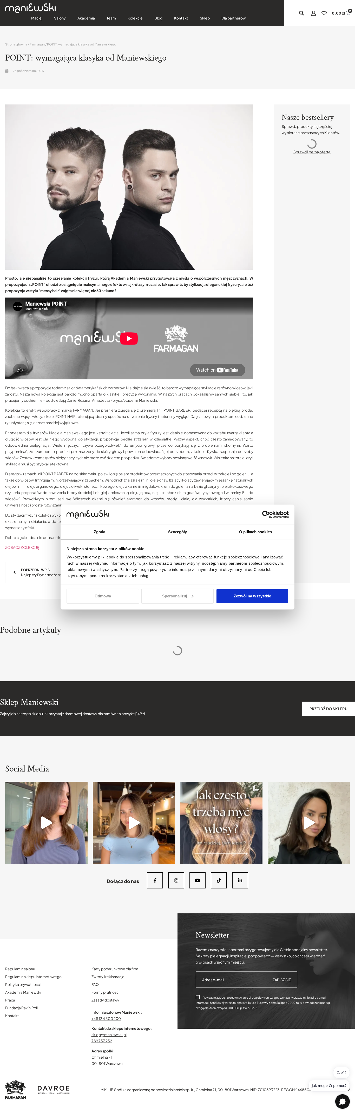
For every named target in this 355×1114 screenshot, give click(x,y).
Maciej (36, 18)
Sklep (205, 18)
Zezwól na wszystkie (252, 596)
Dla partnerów (233, 18)
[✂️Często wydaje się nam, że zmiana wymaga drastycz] (309, 823)
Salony (60, 18)
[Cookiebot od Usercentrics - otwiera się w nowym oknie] (266, 514)
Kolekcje (135, 18)
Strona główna (16, 44)
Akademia (86, 18)
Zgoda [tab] (100, 531)
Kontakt (181, 18)
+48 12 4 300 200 (106, 1018)
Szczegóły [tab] (177, 531)
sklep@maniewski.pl (109, 1034)
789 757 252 (101, 1040)
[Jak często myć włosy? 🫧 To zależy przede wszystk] (221, 823)
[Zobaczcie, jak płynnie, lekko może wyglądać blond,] (134, 823)
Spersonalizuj (174, 596)
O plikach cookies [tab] (255, 531)
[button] (301, 13)
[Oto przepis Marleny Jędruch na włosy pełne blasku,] (46, 823)
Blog (158, 18)
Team (111, 18)
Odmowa (103, 596)
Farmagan (37, 44)
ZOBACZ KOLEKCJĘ (22, 547)
